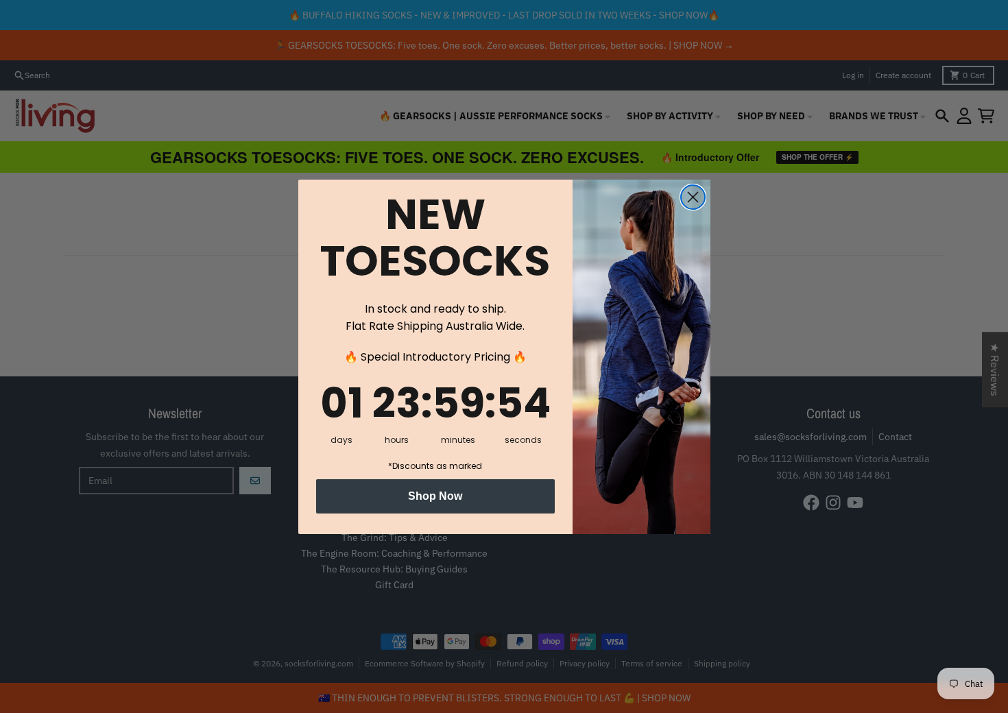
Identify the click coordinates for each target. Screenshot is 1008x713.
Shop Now (435, 496)
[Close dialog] (693, 197)
